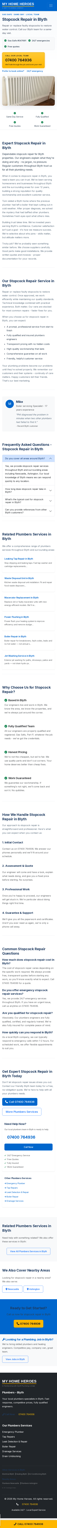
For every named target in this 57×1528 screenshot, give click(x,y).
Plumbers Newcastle (10, 1483)
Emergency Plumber (15, 1183)
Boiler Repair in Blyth (15, 636)
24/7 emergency (35, 71)
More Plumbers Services (22, 1111)
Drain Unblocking (11, 1456)
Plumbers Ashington (29, 1483)
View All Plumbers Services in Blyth (28, 1251)
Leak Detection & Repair (17, 1192)
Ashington (34, 1289)
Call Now (28, 1147)
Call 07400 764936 (21, 1101)
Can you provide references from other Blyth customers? (26, 511)
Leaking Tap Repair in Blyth (18, 558)
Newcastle (13, 1289)
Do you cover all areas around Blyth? (25, 458)
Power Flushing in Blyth (16, 617)
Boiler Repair (12, 1196)
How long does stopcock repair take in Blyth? (25, 490)
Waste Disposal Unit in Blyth (19, 578)
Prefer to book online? (13, 71)
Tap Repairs (12, 1188)
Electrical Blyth (8, 1474)
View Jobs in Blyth (15, 1359)
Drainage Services (15, 1201)
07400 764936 (29, 1323)
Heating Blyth (21, 1474)
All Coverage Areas (10, 1488)
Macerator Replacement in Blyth (21, 597)
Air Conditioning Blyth (37, 1474)
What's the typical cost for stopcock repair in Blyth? (24, 501)
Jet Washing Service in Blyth (19, 655)
